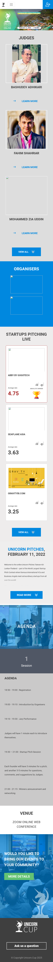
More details (19, 876)
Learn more (30, 101)
